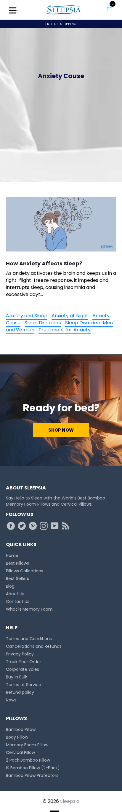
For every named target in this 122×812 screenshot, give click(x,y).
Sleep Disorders (43, 322)
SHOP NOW (61, 430)
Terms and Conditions (29, 639)
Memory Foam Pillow (27, 745)
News (11, 700)
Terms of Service (23, 685)
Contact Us (17, 601)
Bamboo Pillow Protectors (32, 775)
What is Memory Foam (29, 609)
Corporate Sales (22, 669)
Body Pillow (17, 737)
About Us (15, 594)
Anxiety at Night (70, 315)
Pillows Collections (24, 571)
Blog (10, 586)
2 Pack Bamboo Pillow (28, 760)
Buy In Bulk (16, 677)
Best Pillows (17, 563)
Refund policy (20, 692)
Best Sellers (17, 578)
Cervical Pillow (20, 752)
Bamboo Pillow (21, 729)
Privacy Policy (20, 654)
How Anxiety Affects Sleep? (44, 263)
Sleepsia (69, 801)
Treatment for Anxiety (64, 329)
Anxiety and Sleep (26, 315)
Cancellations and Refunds (34, 646)
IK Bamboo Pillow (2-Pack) (33, 768)
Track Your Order (23, 662)
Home (12, 555)
